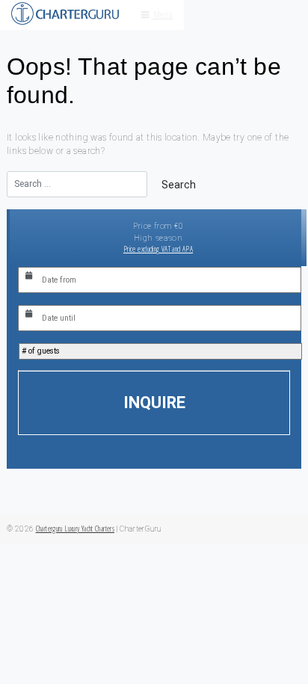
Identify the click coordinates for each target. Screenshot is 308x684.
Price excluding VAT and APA (158, 249)
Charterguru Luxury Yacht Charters (75, 528)
